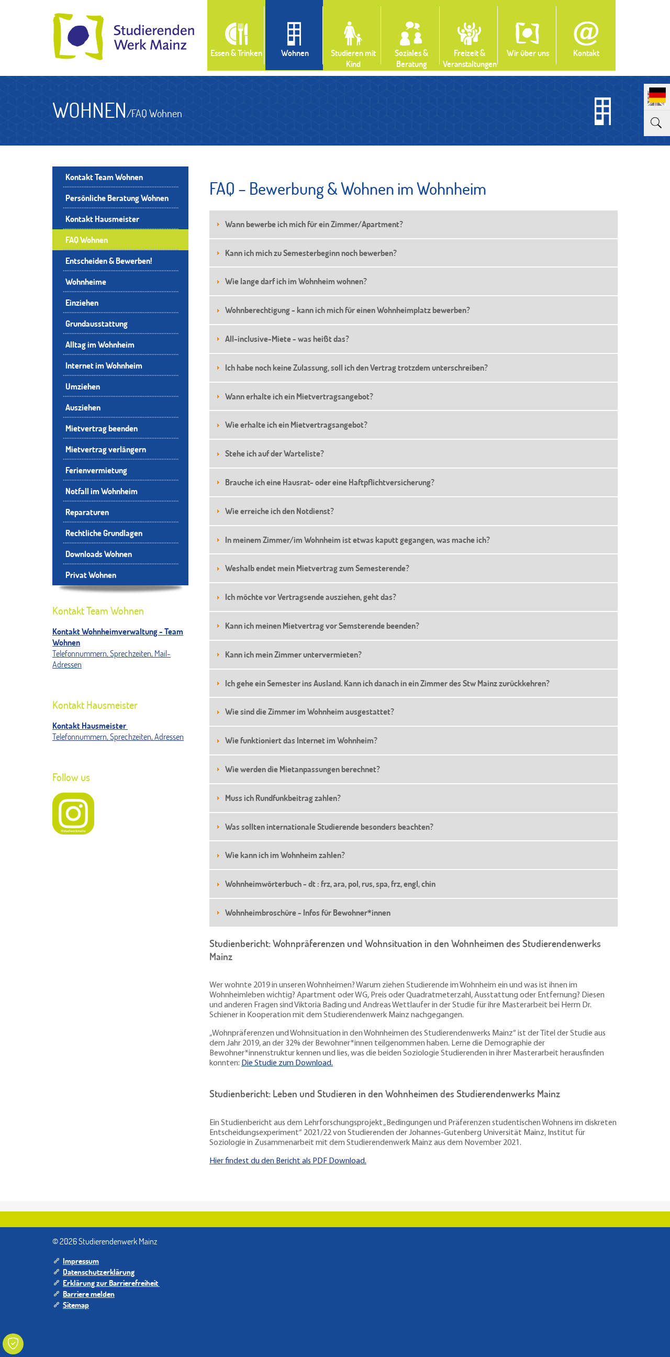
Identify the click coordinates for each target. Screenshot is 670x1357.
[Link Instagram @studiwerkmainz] (73, 814)
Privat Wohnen (90, 574)
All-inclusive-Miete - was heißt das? (287, 338)
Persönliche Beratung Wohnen (117, 197)
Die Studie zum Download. (287, 1063)
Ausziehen (82, 407)
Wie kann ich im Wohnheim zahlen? (285, 854)
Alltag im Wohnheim (100, 344)
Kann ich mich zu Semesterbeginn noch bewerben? (311, 252)
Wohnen (295, 52)
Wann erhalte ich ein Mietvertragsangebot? (299, 396)
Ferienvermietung (96, 469)
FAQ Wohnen (86, 239)
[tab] (413, 224)
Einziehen (81, 302)
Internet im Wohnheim (103, 365)
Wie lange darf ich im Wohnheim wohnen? (296, 280)
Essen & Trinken (236, 52)
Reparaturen (87, 511)
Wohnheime (85, 281)
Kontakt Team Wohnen (104, 176)
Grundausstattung (96, 323)
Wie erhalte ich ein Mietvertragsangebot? (296, 424)
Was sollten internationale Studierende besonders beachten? (329, 826)
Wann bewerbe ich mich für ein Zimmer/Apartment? (314, 223)
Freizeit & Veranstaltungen (470, 58)
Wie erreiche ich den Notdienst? (279, 510)
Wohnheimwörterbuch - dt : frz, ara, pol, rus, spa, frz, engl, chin (330, 883)
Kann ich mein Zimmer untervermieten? (293, 654)
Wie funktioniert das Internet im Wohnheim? (301, 740)
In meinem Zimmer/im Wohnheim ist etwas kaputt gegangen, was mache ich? (357, 539)
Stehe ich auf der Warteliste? (274, 453)
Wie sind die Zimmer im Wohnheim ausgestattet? (309, 711)
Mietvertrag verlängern (105, 448)
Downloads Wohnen (98, 553)
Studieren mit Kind (353, 58)
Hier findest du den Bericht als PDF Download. (287, 1161)
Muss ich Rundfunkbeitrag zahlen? (283, 797)
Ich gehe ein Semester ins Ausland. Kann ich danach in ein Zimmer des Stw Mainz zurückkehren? (388, 682)
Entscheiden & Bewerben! (108, 260)
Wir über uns (528, 52)
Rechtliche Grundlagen (103, 532)
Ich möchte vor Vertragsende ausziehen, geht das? (310, 596)
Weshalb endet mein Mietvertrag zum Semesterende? (317, 567)
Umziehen (82, 386)
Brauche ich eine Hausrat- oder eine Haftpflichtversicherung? (329, 481)
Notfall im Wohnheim (101, 490)
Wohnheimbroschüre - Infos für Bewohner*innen (307, 912)
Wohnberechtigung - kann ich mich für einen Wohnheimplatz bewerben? (347, 309)
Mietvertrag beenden (101, 427)
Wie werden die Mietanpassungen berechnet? (302, 768)
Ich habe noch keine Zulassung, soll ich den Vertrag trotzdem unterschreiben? (356, 367)
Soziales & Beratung (411, 58)
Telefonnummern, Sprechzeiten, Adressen (118, 736)
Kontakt (586, 52)
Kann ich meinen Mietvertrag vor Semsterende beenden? (322, 625)
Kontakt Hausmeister (102, 218)
